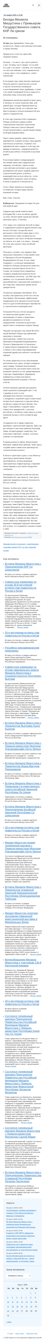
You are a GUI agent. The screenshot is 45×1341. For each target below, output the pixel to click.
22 (31, 1307)
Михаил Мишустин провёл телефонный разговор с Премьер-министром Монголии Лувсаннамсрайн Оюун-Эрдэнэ (23, 847)
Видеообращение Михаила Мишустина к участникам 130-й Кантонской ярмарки (23, 962)
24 (8, 1311)
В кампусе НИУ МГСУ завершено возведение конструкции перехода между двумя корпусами (20, 1236)
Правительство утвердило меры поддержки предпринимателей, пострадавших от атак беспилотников (21, 1247)
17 (8, 1307)
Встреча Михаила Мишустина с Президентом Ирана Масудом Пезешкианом (23, 766)
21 (27, 1307)
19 (17, 1307)
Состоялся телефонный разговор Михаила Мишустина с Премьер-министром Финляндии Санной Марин (22, 1132)
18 (13, 1307)
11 (13, 1302)
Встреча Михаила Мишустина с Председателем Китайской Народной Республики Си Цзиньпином (23, 811)
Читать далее (22, 627)
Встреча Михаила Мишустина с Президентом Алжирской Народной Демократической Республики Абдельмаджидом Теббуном (23, 892)
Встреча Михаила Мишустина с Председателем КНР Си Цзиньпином (23, 566)
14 (27, 1302)
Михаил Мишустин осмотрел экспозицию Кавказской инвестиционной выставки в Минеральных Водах (21, 917)
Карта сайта (19, 1334)
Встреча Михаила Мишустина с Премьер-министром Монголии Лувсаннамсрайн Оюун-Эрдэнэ (23, 746)
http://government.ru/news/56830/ (22, 537)
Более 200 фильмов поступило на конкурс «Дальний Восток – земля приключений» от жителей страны (20, 1258)
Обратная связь (32, 1334)
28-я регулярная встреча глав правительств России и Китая (22, 829)
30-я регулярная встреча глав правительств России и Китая (22, 634)
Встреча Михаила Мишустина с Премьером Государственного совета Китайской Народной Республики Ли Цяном (23, 788)
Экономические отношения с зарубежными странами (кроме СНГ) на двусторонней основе (21, 547)
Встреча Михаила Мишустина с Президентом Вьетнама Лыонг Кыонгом (23, 725)
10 (8, 1302)
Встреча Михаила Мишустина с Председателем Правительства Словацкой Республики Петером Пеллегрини (23, 1177)
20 (22, 1307)
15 (31, 1302)
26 (17, 1311)
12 (17, 1302)
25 (13, 1311)
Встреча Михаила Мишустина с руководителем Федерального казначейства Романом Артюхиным (20, 1224)
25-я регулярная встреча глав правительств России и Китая (22, 1002)
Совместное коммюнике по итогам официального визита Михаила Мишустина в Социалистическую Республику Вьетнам (23, 673)
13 (22, 1302)
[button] (33, 5)
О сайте (10, 1334)
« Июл (8, 1322)
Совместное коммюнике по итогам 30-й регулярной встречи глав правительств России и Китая (20, 586)
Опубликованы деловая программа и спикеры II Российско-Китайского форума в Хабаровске (21, 1213)
